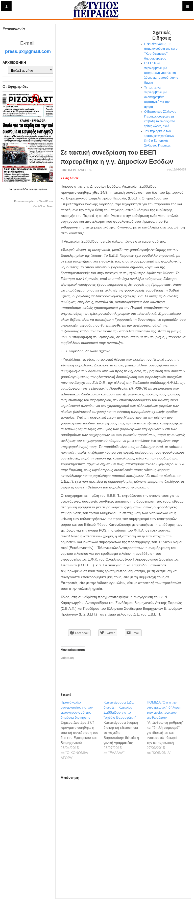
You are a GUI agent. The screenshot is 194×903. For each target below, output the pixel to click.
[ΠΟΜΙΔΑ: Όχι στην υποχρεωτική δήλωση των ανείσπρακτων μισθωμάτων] (168, 727)
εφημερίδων (40, 189)
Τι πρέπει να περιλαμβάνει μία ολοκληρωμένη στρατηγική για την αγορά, (156, 97)
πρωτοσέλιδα (21, 189)
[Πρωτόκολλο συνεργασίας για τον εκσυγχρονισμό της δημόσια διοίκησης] (82, 730)
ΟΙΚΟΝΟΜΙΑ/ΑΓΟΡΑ (76, 170)
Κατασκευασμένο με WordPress (33, 201)
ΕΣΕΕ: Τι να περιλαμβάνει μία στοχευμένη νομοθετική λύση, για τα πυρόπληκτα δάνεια (161, 73)
